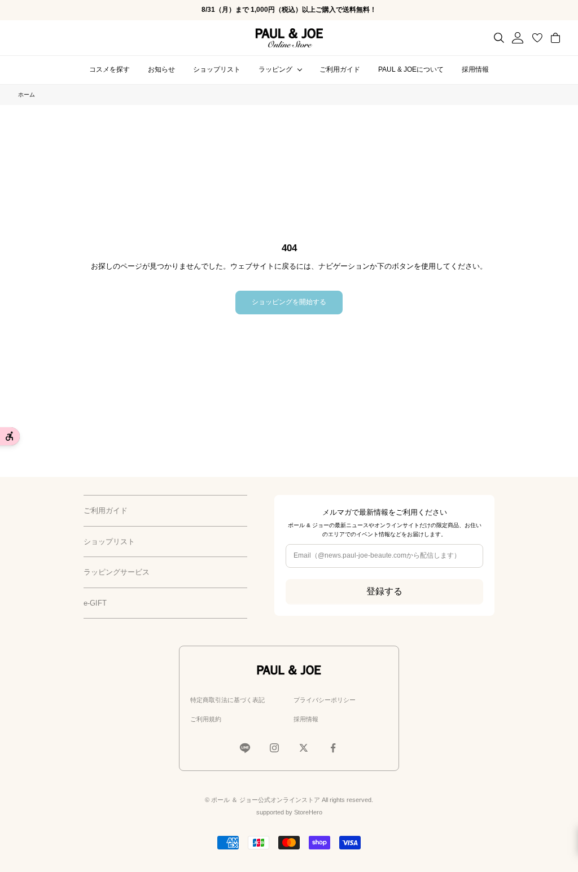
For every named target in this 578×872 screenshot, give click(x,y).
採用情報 (475, 69)
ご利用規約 (205, 719)
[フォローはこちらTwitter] (303, 747)
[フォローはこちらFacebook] (333, 747)
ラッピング (275, 69)
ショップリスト (216, 69)
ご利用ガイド (339, 69)
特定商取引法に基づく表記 (227, 699)
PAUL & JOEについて (411, 69)
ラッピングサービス (117, 572)
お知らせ (161, 69)
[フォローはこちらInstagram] (274, 747)
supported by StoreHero (289, 812)
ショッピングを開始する (289, 302)
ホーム (26, 94)
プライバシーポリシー (325, 699)
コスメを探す (109, 69)
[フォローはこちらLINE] (245, 747)
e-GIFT (95, 603)
